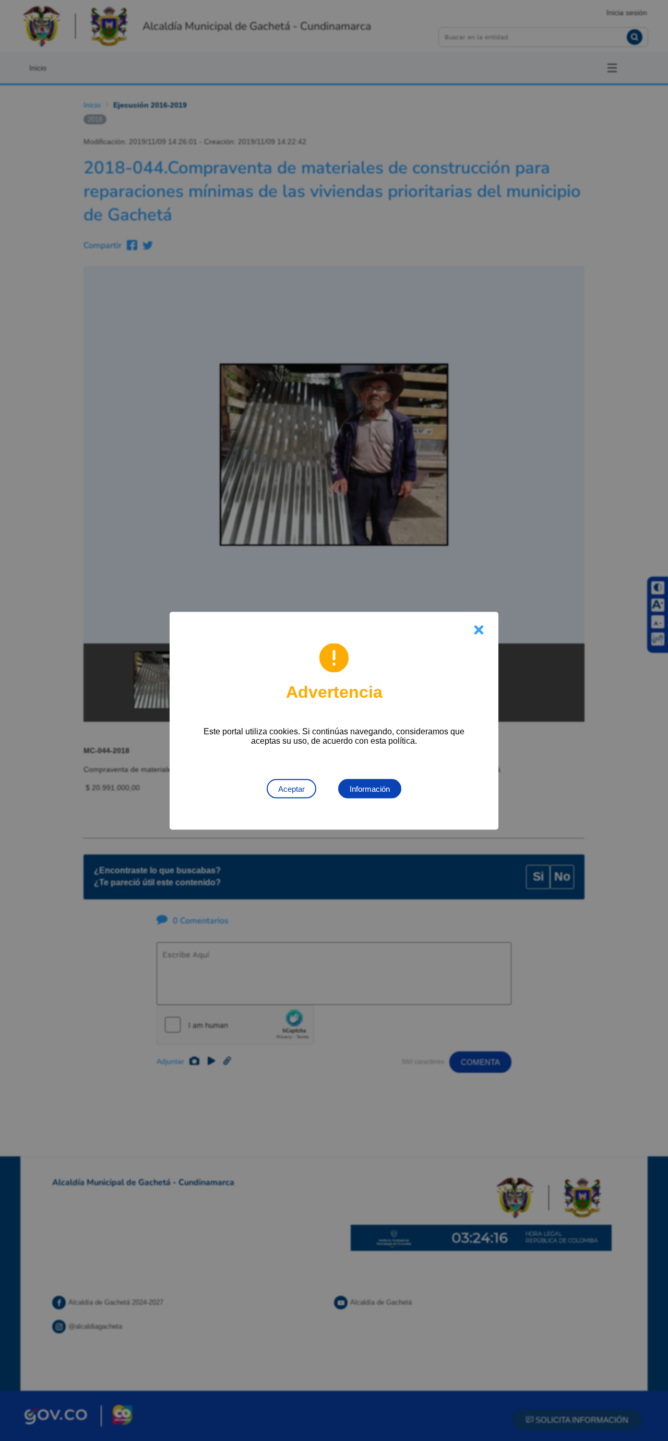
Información (370, 788)
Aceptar (291, 788)
